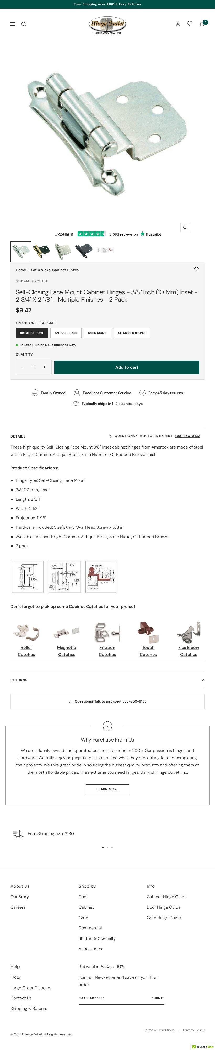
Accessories (90, 949)
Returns (19, 680)
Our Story (19, 896)
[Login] (178, 24)
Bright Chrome (32, 333)
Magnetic (66, 647)
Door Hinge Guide (164, 907)
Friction (107, 647)
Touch (148, 647)
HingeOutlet (33, 1034)
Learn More (107, 789)
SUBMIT (158, 998)
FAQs (15, 977)
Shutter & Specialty (97, 938)
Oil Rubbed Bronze (132, 333)
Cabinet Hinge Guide (167, 896)
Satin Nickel (97, 333)
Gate (83, 917)
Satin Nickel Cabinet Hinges (55, 270)
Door (83, 896)
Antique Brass (66, 333)
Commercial (90, 928)
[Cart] (202, 24)
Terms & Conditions (159, 1030)
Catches (26, 654)
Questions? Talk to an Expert (157, 436)
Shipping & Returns (28, 1008)
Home (21, 270)
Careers (18, 907)
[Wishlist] (190, 24)
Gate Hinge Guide (164, 917)
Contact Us (21, 998)
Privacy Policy (194, 1030)
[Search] (24, 24)
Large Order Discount (31, 988)
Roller (26, 647)
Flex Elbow (188, 647)
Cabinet (86, 907)
